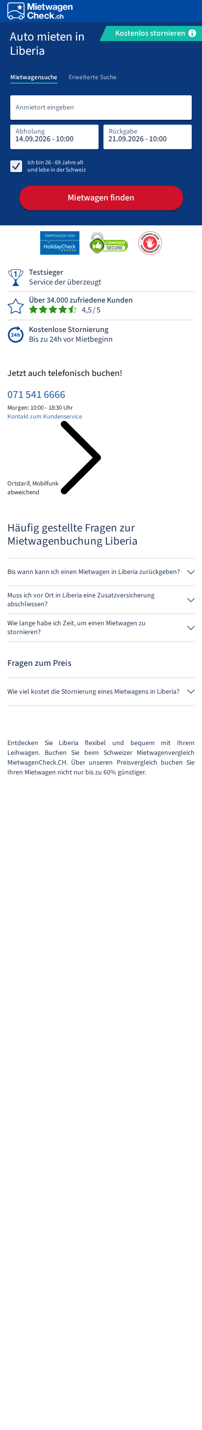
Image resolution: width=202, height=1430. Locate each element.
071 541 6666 (36, 394)
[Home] (40, 11)
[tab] (33, 74)
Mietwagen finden (101, 198)
